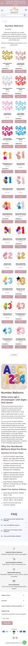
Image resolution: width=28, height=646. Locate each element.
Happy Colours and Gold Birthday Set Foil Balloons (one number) (7, 239)
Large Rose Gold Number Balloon (20, 64)
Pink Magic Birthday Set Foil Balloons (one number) (21, 339)
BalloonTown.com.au (17, 643)
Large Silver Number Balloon (7, 89)
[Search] (25, 15)
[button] (26, 10)
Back (5, 21)
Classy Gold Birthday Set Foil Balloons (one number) (21, 264)
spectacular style (11, 414)
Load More (14, 355)
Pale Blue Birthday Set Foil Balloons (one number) (7, 339)
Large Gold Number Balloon (7, 64)
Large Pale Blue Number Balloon (20, 114)
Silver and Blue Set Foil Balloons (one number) (20, 214)
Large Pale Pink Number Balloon (7, 114)
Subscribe (7, 623)
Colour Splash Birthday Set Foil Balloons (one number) (20, 239)
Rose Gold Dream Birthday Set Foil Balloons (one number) (20, 164)
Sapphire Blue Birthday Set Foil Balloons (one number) (7, 189)
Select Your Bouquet (7, 71)
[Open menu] (2, 10)
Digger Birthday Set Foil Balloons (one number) (7, 314)
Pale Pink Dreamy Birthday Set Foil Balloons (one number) (20, 189)
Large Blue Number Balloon (20, 139)
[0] (26, 10)
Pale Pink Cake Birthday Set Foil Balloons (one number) (7, 264)
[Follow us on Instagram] (16, 638)
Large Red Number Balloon (20, 89)
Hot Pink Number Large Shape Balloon (7, 139)
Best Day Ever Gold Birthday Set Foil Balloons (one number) (20, 289)
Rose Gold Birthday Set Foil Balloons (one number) (20, 314)
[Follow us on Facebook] (14, 638)
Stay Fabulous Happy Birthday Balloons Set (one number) (7, 214)
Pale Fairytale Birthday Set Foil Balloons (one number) (7, 289)
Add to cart (7, 171)
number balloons (17, 421)
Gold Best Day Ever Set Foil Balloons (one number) (7, 164)
